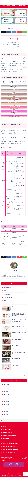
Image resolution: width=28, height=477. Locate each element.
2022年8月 (6, 401)
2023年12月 (6, 391)
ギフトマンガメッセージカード (10, 446)
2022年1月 (6, 408)
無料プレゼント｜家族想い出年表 (10, 443)
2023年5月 (6, 394)
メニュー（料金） (7, 429)
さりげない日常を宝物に (11, 42)
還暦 (5, 300)
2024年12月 (6, 388)
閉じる (16, 38)
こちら (14, 133)
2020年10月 (6, 414)
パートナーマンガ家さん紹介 (9, 452)
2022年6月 (6, 404)
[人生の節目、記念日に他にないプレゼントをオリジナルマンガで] (14, 3)
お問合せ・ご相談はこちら (14, 464)
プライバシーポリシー (11, 473)
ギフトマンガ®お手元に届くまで (10, 449)
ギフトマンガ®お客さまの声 (9, 435)
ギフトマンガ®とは (7, 432)
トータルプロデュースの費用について (14, 46)
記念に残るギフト (8, 297)
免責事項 (18, 473)
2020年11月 (6, 411)
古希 (5, 290)
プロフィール (6, 438)
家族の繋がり (7, 294)
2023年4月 (6, 398)
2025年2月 (6, 384)
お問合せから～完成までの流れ (13, 44)
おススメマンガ (7, 287)
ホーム (4, 426)
